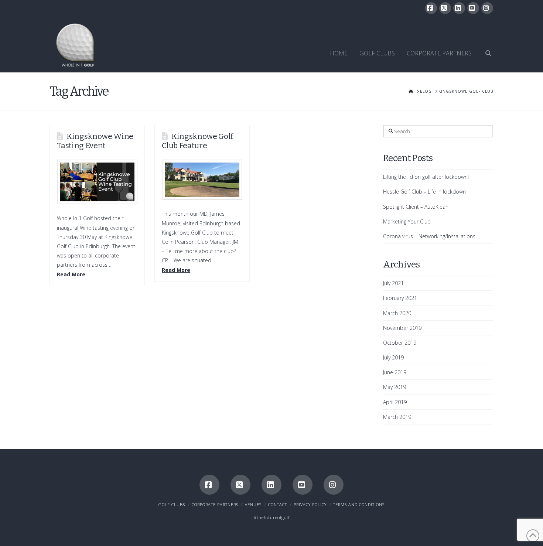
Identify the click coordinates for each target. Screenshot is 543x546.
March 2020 (397, 313)
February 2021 (400, 297)
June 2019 (394, 372)
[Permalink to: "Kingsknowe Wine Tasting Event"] (97, 182)
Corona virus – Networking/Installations (429, 236)
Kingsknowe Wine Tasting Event (95, 141)
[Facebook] (431, 8)
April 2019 (395, 402)
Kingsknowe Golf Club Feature (197, 141)
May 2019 (394, 386)
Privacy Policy (310, 504)
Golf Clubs (171, 504)
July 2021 (393, 283)
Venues (253, 504)
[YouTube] (473, 8)
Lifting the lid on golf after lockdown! (426, 176)
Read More (71, 274)
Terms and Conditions (359, 504)
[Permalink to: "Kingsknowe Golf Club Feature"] (202, 180)
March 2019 (397, 416)
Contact (277, 504)
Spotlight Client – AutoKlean (415, 206)
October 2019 (399, 342)
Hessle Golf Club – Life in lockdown (424, 191)
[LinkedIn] (459, 8)
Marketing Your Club (407, 221)
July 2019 (393, 357)
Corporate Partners (215, 504)
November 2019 (402, 327)
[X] (445, 8)
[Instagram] (487, 8)
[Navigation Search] (485, 44)
